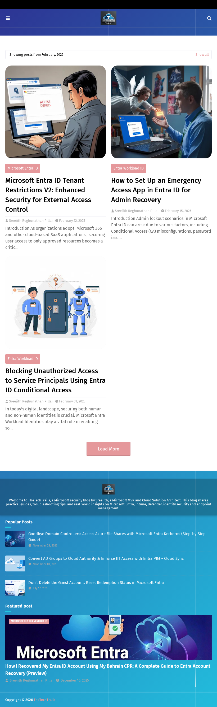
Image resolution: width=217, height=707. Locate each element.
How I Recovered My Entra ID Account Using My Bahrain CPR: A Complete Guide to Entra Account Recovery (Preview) (107, 669)
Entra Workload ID (129, 168)
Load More (108, 449)
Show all (202, 55)
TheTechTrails (44, 700)
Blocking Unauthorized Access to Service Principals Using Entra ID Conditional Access (55, 380)
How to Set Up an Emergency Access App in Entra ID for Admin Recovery (156, 190)
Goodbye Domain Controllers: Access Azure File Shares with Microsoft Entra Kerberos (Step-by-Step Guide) (117, 536)
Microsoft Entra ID (23, 168)
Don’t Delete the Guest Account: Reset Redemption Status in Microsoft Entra (96, 582)
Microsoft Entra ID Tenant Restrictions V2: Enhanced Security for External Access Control (48, 195)
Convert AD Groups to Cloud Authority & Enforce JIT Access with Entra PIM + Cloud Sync (106, 558)
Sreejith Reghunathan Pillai (31, 221)
